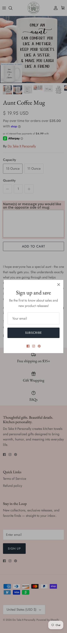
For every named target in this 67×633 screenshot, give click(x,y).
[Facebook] (28, 346)
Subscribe (33, 333)
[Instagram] (33, 346)
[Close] (59, 284)
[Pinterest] (39, 346)
